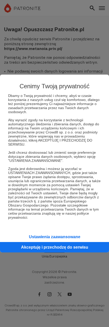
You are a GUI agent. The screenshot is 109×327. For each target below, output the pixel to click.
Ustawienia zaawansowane (54, 237)
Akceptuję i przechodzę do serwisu (54, 247)
